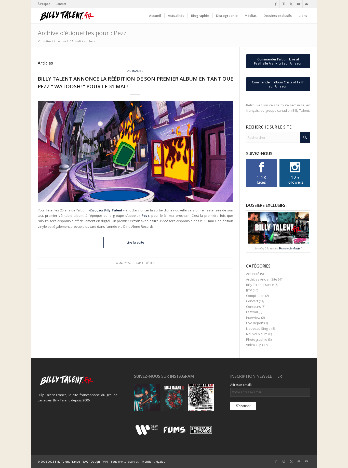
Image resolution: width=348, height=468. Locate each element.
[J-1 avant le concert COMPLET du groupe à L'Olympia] (174, 397)
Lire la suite (135, 242)
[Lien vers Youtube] (298, 4)
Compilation (255, 295)
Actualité (135, 71)
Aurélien (148, 263)
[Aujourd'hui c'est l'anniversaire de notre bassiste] (147, 397)
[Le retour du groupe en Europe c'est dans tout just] (201, 397)
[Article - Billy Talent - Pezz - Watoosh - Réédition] (135, 151)
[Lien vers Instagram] (283, 4)
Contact (61, 4)
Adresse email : (241, 385)
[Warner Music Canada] (147, 434)
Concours (253, 306)
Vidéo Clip (253, 345)
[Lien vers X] (291, 4)
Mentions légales (153, 461)
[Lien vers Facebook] (275, 4)
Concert (252, 301)
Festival (252, 312)
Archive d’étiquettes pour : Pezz (82, 33)
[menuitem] (45, 4)
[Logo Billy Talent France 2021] (67, 15)
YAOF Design (91, 461)
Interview (253, 317)
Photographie (256, 339)
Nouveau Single (258, 328)
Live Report (254, 323)
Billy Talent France (260, 284)
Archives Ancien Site (261, 279)
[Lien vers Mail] (306, 4)
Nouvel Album (256, 334)
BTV (249, 290)
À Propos (44, 4)
